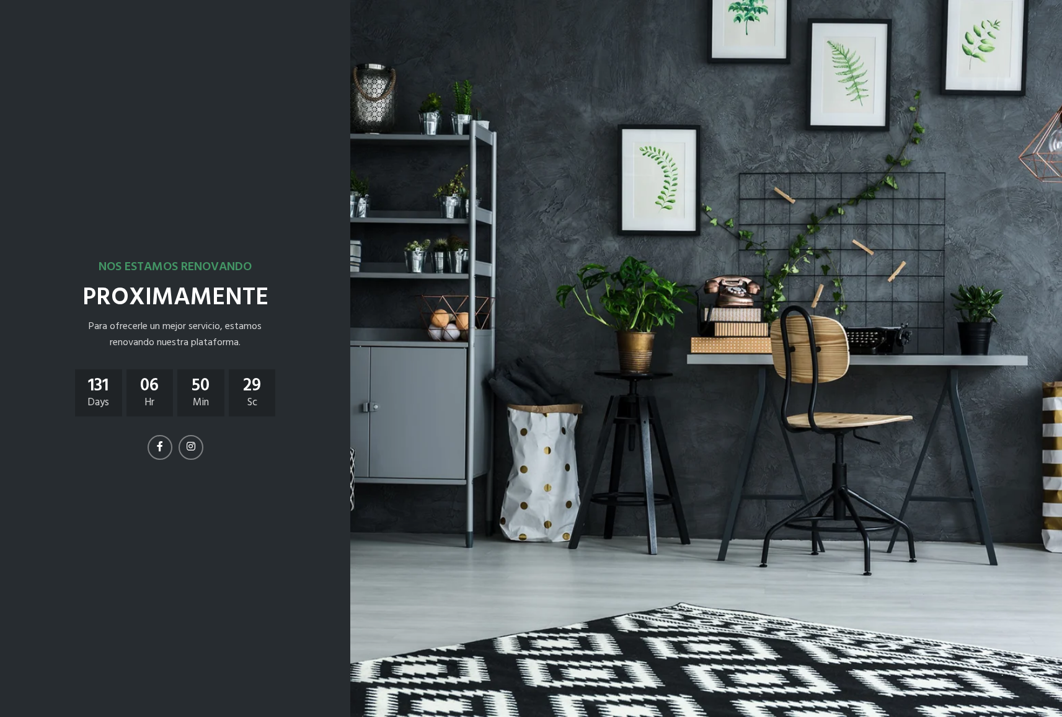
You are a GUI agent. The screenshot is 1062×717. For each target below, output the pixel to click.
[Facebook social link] (160, 447)
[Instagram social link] (191, 447)
